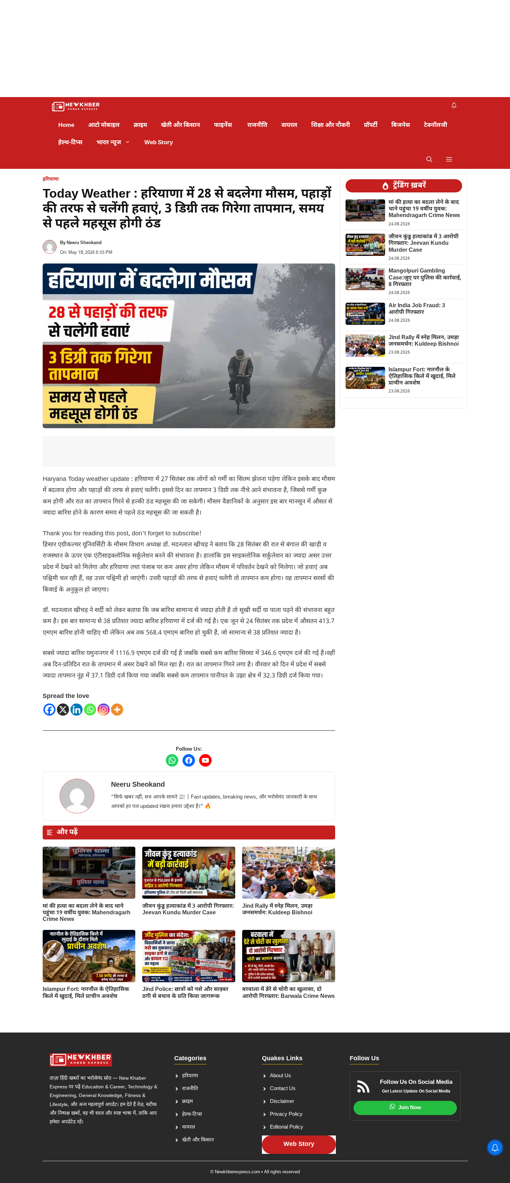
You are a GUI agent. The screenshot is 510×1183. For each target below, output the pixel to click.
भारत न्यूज (108, 143)
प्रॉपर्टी (370, 125)
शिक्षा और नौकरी (330, 125)
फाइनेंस (223, 125)
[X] (63, 709)
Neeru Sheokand (84, 243)
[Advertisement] (208, 48)
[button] (429, 160)
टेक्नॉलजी (435, 125)
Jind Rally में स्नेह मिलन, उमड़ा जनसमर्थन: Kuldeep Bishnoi (277, 910)
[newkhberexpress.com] (76, 106)
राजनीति (257, 125)
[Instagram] (103, 709)
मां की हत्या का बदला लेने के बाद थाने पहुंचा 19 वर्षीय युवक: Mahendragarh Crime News (86, 913)
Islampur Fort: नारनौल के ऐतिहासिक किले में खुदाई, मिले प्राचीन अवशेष (86, 993)
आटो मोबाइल (104, 125)
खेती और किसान (180, 125)
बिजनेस (400, 125)
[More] (117, 709)
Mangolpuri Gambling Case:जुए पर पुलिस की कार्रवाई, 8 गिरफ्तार (425, 278)
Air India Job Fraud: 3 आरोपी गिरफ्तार (417, 309)
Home (66, 125)
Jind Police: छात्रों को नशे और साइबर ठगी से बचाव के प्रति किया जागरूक (185, 993)
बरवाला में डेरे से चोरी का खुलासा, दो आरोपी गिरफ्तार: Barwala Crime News (288, 993)
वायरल (289, 125)
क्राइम (140, 125)
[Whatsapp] (90, 709)
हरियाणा (51, 179)
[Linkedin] (76, 709)
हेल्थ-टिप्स (70, 143)
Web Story (158, 143)
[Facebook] (49, 709)
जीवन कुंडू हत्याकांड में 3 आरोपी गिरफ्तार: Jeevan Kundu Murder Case (188, 910)
